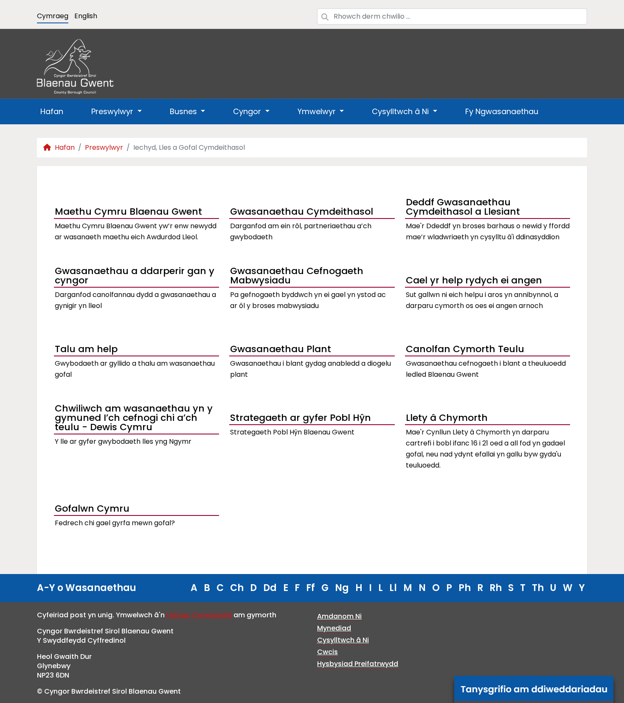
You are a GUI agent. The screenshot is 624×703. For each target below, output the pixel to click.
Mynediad (334, 628)
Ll (393, 587)
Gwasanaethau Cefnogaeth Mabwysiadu (296, 276)
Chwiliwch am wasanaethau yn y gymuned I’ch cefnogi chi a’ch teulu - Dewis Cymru (134, 419)
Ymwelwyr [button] (318, 111)
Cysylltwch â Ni (343, 640)
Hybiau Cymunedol (199, 615)
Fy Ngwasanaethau (501, 111)
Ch (237, 587)
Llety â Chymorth (447, 417)
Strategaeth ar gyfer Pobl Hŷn (300, 417)
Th (538, 587)
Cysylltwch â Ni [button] (401, 111)
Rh (495, 587)
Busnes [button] (184, 111)
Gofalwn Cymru (92, 508)
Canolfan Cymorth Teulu (465, 349)
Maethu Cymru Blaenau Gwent (128, 211)
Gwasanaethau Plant (280, 349)
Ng (342, 587)
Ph (464, 587)
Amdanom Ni (339, 616)
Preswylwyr (104, 147)
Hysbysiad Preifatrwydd (357, 664)
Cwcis (327, 652)
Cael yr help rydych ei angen (474, 280)
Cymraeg (52, 16)
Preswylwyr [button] (113, 111)
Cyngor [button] (248, 111)
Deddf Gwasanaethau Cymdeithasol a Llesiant (463, 208)
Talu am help (86, 349)
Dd (270, 587)
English (85, 16)
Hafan (51, 111)
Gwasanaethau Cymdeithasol (301, 211)
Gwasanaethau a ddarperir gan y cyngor (134, 276)
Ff (310, 587)
